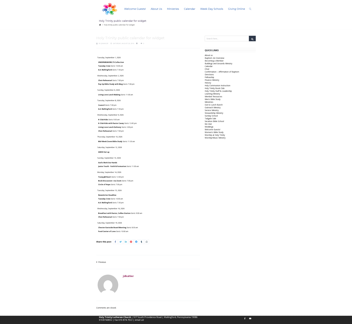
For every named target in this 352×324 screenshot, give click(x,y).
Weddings (209, 126)
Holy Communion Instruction (217, 85)
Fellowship (209, 77)
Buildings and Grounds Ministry (218, 63)
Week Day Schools (211, 8)
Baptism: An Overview (214, 58)
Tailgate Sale (210, 118)
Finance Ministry (212, 80)
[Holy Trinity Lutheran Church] (109, 8)
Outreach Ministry (213, 107)
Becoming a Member (214, 60)
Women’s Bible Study (214, 132)
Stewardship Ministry (214, 113)
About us (209, 55)
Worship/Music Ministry (215, 137)
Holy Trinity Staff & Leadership (218, 91)
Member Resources (213, 96)
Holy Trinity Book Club (215, 88)
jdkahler (104, 43)
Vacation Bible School (214, 121)
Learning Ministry (212, 93)
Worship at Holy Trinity (215, 135)
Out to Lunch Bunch (214, 104)
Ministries (173, 8)
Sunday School (211, 115)
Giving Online (236, 8)
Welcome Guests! (135, 8)
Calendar (189, 8)
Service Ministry (212, 110)
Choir (207, 69)
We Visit (208, 124)
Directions (209, 74)
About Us (156, 8)
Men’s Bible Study (212, 99)
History (208, 82)
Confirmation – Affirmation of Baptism (222, 71)
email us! (139, 319)
